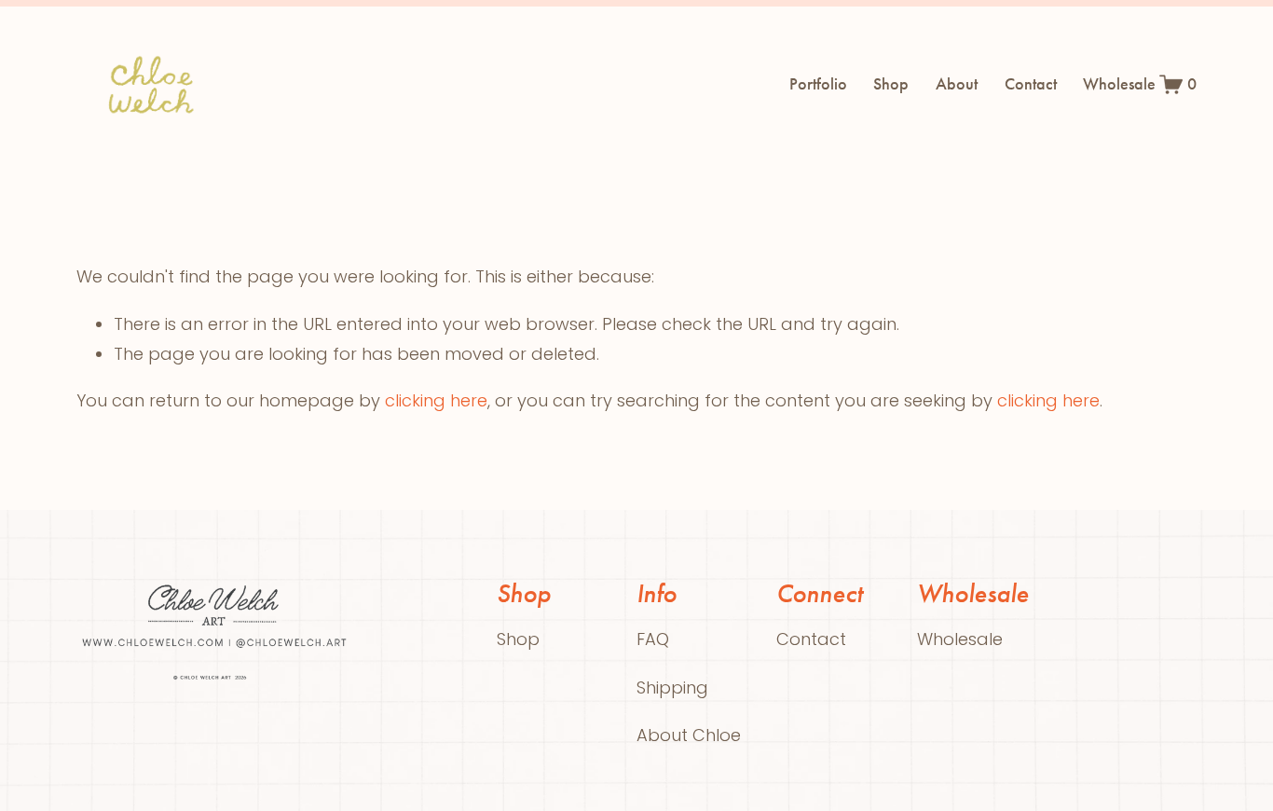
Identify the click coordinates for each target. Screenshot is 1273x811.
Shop (891, 84)
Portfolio (818, 84)
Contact (1031, 84)
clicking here (436, 400)
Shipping (672, 687)
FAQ (652, 639)
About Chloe (688, 735)
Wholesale (1119, 84)
